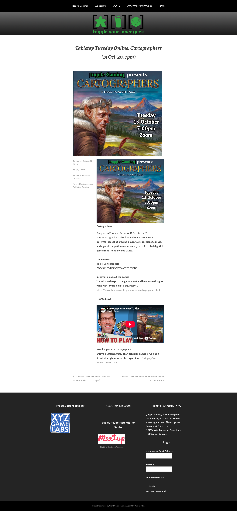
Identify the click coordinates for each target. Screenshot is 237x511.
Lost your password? (156, 491)
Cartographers (86, 184)
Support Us (100, 6)
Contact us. (163, 426)
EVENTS (116, 6)
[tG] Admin (80, 170)
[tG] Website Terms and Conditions (163, 430)
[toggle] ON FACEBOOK (119, 406)
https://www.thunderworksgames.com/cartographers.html (128, 290)
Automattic (139, 506)
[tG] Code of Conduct (156, 434)
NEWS (162, 6)
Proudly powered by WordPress (105, 506)
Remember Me (156, 477)
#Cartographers (110, 237)
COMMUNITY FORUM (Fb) (139, 6)
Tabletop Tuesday (81, 187)
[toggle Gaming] (80, 6)
